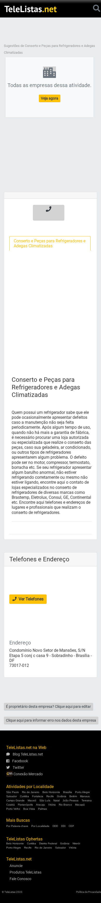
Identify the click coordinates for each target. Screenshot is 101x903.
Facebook (19, 761)
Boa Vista (29, 808)
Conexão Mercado (28, 774)
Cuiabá (10, 804)
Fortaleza (37, 796)
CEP (71, 826)
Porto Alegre (82, 792)
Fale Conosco (20, 879)
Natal (56, 800)
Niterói (76, 843)
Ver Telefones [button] (31, 599)
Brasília (67, 792)
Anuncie (16, 866)
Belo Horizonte (51, 792)
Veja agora (49, 98)
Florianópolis (25, 804)
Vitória (52, 804)
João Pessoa (70, 800)
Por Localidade (40, 826)
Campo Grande (15, 800)
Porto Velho (13, 808)
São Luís (44, 800)
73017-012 (19, 665)
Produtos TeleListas (25, 872)
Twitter (18, 767)
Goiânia (61, 796)
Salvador (11, 796)
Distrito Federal (48, 843)
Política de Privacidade (88, 891)
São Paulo (12, 792)
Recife (50, 796)
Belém (73, 796)
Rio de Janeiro (30, 792)
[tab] (50, 243)
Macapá (80, 804)
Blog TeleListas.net (27, 754)
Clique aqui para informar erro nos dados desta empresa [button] (51, 720)
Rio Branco (65, 804)
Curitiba (24, 796)
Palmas (42, 808)
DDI (63, 826)
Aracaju (40, 804)
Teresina (87, 800)
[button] (48, 212)
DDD (55, 826)
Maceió (32, 800)
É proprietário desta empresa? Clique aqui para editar (48, 706)
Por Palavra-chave (17, 826)
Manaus (85, 796)
